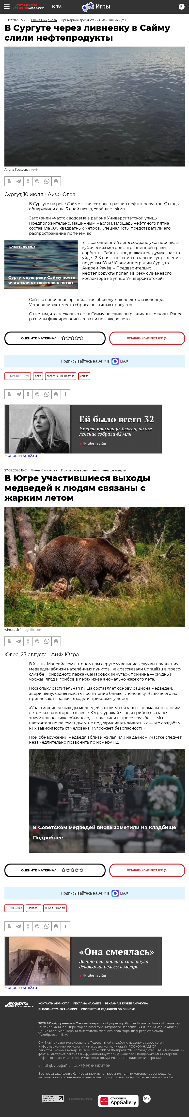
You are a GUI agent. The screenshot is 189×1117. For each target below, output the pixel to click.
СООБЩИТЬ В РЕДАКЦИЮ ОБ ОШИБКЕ (108, 1009)
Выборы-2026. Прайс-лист (57, 1009)
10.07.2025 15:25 (15, 20)
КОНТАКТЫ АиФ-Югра (53, 1003)
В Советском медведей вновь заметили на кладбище (104, 827)
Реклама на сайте (87, 1003)
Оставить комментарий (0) (147, 338)
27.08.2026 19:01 (15, 470)
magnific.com (31, 630)
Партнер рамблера (81, 1098)
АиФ (34, 169)
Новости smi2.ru (20, 455)
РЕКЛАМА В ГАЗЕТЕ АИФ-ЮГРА (126, 1003)
